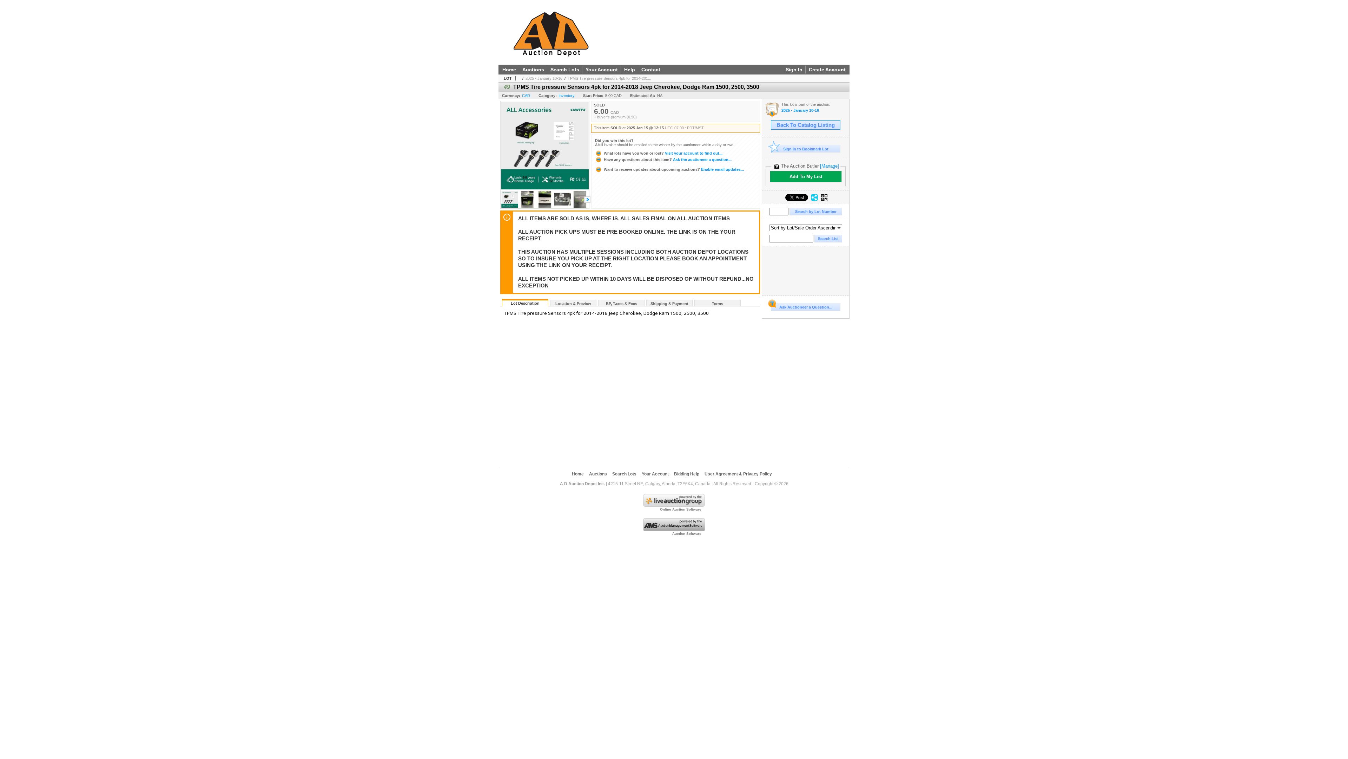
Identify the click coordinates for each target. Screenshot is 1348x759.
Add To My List (805, 176)
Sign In (794, 69)
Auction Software (686, 534)
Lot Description (525, 303)
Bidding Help (686, 474)
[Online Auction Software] (674, 505)
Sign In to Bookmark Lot (805, 149)
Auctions (533, 69)
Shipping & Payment (669, 303)
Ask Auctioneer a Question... (805, 307)
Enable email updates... (674, 169)
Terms (717, 303)
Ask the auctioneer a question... (668, 159)
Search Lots (564, 69)
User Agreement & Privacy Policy (738, 474)
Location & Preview (573, 303)
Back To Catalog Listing (806, 125)
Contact (650, 69)
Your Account (602, 69)
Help (629, 69)
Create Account (827, 69)
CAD (526, 95)
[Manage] (829, 166)
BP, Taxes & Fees (621, 303)
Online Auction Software (680, 509)
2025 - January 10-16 (544, 78)
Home (509, 69)
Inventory (567, 95)
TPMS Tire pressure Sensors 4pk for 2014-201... (609, 78)
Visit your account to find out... (663, 153)
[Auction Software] (674, 529)
